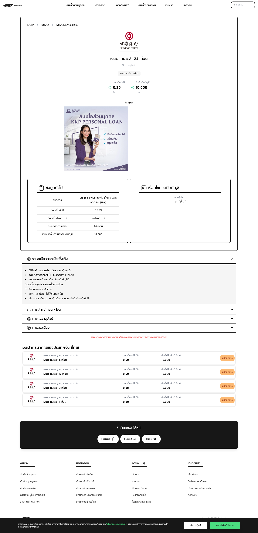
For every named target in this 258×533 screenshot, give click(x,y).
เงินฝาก (169, 5)
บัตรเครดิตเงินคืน (84, 475)
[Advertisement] (162, 132)
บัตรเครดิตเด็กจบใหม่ (86, 502)
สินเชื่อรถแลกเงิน (147, 5)
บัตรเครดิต (99, 5)
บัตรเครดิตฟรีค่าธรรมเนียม (89, 495)
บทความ (187, 5)
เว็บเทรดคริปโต (139, 495)
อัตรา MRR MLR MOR (30, 502)
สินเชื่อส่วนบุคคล (75, 5)
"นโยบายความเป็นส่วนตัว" (116, 524)
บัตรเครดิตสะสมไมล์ (85, 488)
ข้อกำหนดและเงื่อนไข (197, 481)
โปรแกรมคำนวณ (139, 488)
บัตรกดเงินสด (121, 5)
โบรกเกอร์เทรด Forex (141, 502)
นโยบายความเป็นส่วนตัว (199, 488)
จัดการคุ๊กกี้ (195, 526)
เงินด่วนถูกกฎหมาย (29, 481)
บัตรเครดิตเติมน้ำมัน (85, 481)
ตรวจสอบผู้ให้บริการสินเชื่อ (33, 495)
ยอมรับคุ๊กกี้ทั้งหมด (225, 526)
